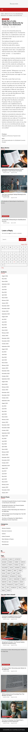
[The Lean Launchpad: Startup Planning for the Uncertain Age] (14, 184)
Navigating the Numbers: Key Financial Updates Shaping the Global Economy (13, 506)
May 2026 (4, 278)
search (16, 584)
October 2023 (5, 343)
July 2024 (4, 319)
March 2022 (5, 384)
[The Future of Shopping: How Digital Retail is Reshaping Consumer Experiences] (14, 709)
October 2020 (5, 430)
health (8, 573)
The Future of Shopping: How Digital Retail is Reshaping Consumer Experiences (12, 519)
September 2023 (6, 346)
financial (9, 570)
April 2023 (4, 360)
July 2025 (4, 286)
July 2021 (4, 406)
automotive (17, 559)
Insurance (4, 579)
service (21, 584)
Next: (13, 140)
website (9, 590)
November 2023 (6, 341)
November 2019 (6, 460)
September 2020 (6, 433)
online (3, 584)
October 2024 (5, 311)
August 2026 (5, 276)
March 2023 (5, 362)
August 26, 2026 (14, 172)
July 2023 (4, 351)
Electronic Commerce (7, 531)
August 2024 (5, 316)
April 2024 (4, 327)
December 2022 (5, 370)
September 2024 (6, 313)
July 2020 (4, 438)
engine (11, 567)
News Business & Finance (8, 539)
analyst (11, 559)
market (23, 579)
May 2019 (4, 476)
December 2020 (5, 425)
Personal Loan (5, 541)
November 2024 (6, 308)
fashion (23, 567)
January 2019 (5, 487)
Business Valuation (6, 528)
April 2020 (4, 446)
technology (14, 587)
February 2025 (5, 300)
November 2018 (6, 490)
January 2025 (5, 303)
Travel (24, 587)
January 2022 (5, 389)
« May (2, 267)
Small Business (6, 19)
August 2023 (5, 349)
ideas (18, 573)
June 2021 (4, 408)
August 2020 (5, 435)
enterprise (17, 567)
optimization (10, 584)
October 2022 (5, 376)
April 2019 (4, 479)
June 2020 (4, 441)
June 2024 (4, 322)
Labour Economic (6, 536)
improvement (5, 576)
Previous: (11, 135)
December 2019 (5, 457)
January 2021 (5, 422)
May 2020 (4, 443)
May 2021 (4, 411)
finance (3, 570)
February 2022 (5, 387)
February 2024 (5, 332)
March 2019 (5, 481)
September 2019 (6, 465)
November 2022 (6, 373)
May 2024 (4, 324)
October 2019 (5, 462)
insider (19, 576)
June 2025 (4, 289)
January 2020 (5, 454)
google (3, 573)
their (20, 587)
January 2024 (5, 335)
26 (10, 261)
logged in (10, 233)
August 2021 (5, 403)
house (13, 573)
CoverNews (15, 729)
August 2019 (5, 468)
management (17, 579)
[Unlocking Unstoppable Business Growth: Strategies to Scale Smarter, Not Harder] (14, 159)
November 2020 (6, 427)
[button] (2, 9)
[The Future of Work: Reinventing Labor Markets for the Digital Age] (14, 657)
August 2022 (5, 381)
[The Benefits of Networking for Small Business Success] (14, 209)
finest (15, 570)
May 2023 (4, 357)
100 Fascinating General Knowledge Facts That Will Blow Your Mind (14, 514)
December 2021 (5, 392)
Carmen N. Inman (6, 172)
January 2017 (5, 492)
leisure (10, 579)
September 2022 (6, 378)
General (4, 533)
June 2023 (4, 354)
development (5, 567)
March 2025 (5, 297)
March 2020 (5, 449)
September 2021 (6, 400)
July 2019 (4, 471)
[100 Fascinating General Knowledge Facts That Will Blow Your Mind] (14, 683)
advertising (4, 559)
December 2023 (5, 338)
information (13, 576)
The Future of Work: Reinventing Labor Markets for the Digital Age (14, 510)
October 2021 (5, 397)
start (7, 587)
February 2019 (5, 484)
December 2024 (5, 305)
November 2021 (6, 395)
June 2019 (4, 473)
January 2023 (5, 368)
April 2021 (4, 414)
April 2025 (4, 295)
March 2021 (5, 416)
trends (3, 590)
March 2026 (5, 281)
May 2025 (4, 292)
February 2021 (5, 419)
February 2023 (5, 365)
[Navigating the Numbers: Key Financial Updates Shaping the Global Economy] (14, 631)
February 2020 (5, 452)
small (3, 587)
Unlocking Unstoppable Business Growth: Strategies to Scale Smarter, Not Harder (14, 502)
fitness (20, 570)
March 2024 (5, 330)
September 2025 (6, 284)
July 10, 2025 (13, 222)
